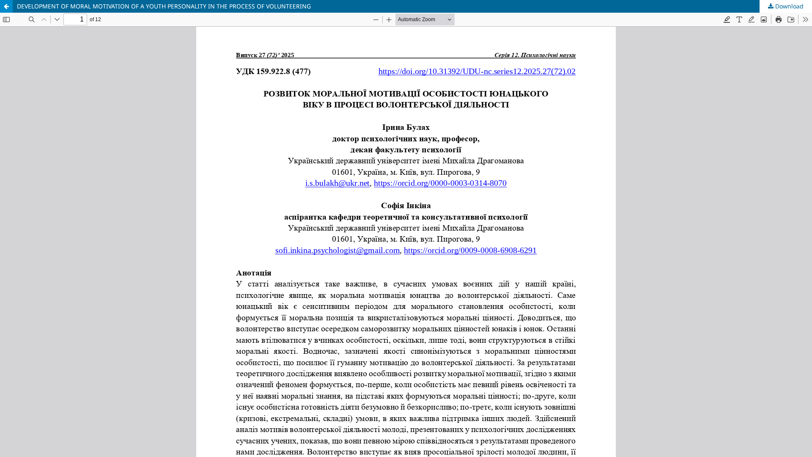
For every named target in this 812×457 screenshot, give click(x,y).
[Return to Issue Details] (6, 6)
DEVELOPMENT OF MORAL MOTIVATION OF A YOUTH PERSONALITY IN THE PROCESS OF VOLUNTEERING (164, 6)
